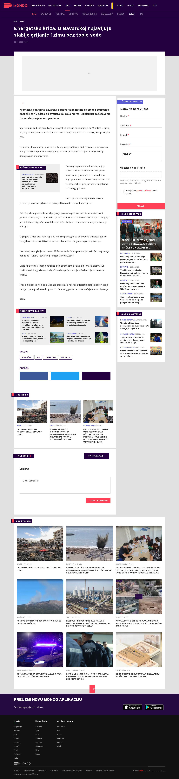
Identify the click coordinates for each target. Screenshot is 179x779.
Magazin (17, 742)
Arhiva (89, 771)
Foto (16, 758)
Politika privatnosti (105, 771)
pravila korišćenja (144, 191)
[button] (19, 413)
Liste (37, 754)
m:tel (141, 771)
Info (15, 21)
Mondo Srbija (41, 721)
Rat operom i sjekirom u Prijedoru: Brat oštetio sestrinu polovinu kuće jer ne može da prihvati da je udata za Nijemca (95, 435)
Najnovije (18, 727)
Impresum (42, 771)
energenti (50, 357)
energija (65, 357)
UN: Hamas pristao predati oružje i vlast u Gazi (29, 432)
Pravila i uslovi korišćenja (26, 774)
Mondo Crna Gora (65, 721)
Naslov (124, 116)
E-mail (124, 135)
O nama (17, 771)
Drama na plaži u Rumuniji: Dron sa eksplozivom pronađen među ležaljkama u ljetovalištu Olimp (63, 434)
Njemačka (26, 357)
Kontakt (54, 771)
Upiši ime (24, 469)
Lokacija (125, 145)
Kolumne (18, 754)
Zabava (38, 738)
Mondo (17, 721)
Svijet (21, 21)
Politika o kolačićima (72, 771)
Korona (17, 730)
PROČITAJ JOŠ (23, 521)
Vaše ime (125, 126)
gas (38, 357)
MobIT (17, 746)
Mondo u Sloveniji (131, 314)
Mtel (16, 750)
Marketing (29, 771)
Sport (16, 738)
